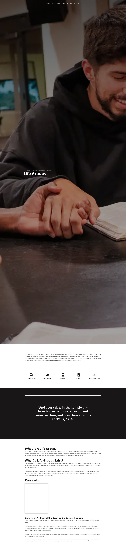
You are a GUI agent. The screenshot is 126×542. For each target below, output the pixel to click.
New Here (48, 3)
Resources (79, 378)
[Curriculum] (63, 374)
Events (54, 3)
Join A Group (47, 378)
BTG (79, 3)
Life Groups (73, 3)
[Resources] (78, 374)
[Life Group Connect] (94, 374)
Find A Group (32, 378)
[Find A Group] (31, 374)
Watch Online (61, 3)
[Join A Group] (47, 374)
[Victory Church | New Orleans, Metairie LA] (26, 3)
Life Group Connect (94, 378)
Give (68, 3)
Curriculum (63, 378)
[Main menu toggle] (100, 3)
